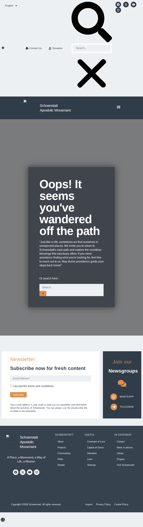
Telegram (127, 407)
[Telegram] (114, 407)
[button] (92, 22)
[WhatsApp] (113, 397)
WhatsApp (127, 396)
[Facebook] (118, 4)
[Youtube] (133, 4)
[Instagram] (118, 10)
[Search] (42, 293)
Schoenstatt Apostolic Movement (29, 442)
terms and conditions (41, 386)
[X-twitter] (126, 4)
